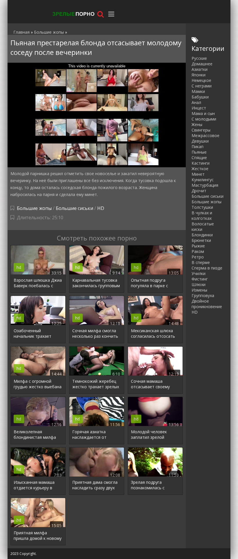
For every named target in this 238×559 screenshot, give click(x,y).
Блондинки (202, 235)
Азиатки (200, 69)
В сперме (201, 262)
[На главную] (73, 13)
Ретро (198, 257)
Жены (197, 124)
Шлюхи (198, 284)
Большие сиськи (74, 208)
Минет (198, 174)
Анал (196, 102)
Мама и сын (203, 113)
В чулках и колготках (202, 215)
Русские (199, 58)
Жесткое (200, 168)
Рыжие (198, 246)
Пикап (197, 146)
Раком (198, 251)
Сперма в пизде (207, 268)
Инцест (199, 108)
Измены (199, 290)
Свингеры (201, 130)
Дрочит (199, 190)
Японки (198, 75)
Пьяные (199, 152)
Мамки (198, 91)
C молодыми (204, 119)
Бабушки (200, 97)
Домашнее (202, 63)
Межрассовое (205, 135)
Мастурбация (205, 185)
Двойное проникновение (207, 303)
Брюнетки (201, 240)
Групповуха (203, 295)
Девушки (200, 141)
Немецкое (201, 80)
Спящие (199, 157)
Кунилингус (203, 179)
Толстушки (202, 207)
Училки (198, 273)
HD (100, 208)
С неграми (202, 86)
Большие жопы (34, 208)
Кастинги (201, 163)
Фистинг (200, 279)
